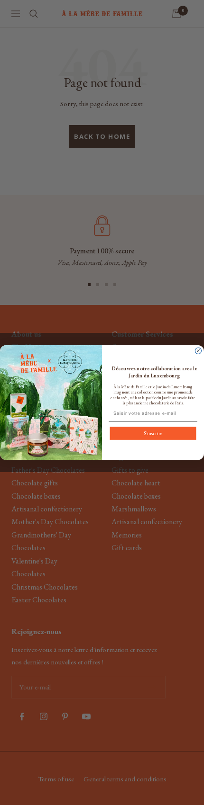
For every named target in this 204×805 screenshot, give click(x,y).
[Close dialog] (198, 351)
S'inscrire (153, 433)
